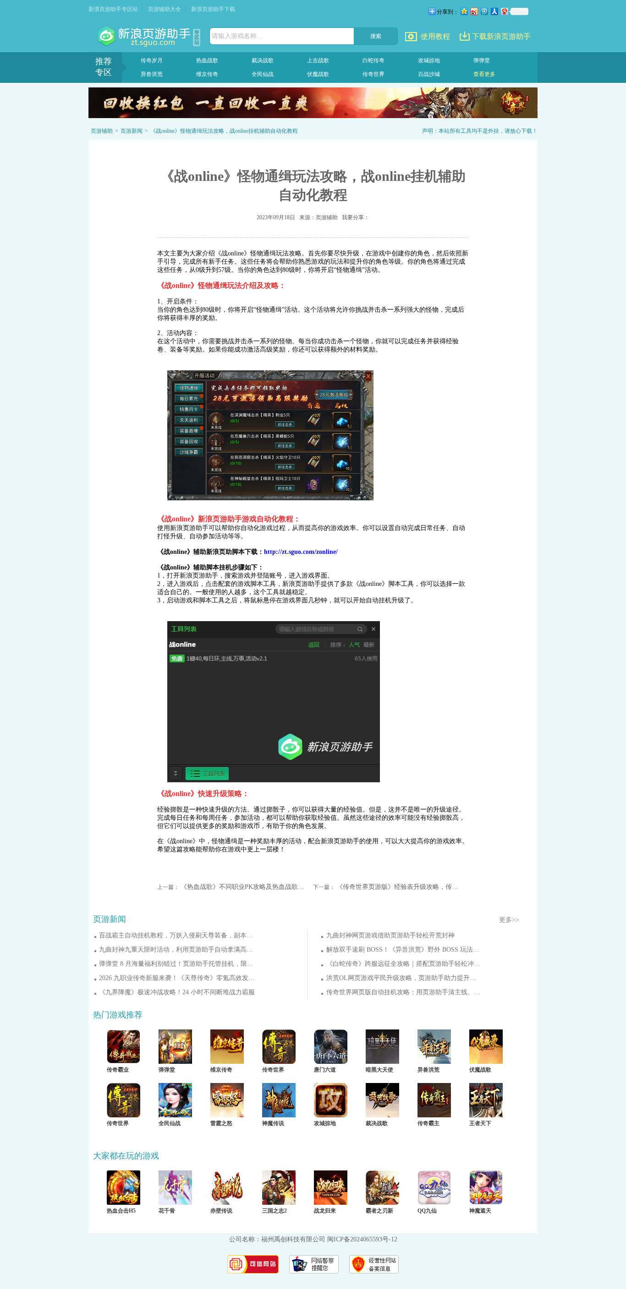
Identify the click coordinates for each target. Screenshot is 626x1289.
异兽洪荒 (152, 74)
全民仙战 (263, 74)
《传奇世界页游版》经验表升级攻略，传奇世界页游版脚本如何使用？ (398, 886)
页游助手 (145, 37)
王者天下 (480, 1123)
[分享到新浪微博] (474, 11)
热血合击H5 (121, 1211)
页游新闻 (132, 131)
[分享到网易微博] (504, 11)
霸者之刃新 (379, 1211)
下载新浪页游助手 (501, 36)
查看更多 (484, 74)
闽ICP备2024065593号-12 (362, 1239)
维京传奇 (207, 74)
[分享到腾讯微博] (484, 11)
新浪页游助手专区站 (113, 9)
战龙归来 (325, 1211)
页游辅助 (102, 131)
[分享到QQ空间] (464, 11)
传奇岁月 (152, 60)
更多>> (509, 919)
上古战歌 (318, 60)
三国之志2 (274, 1211)
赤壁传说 (221, 1211)
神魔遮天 (480, 1211)
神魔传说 (273, 1123)
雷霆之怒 (221, 1123)
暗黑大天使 (379, 1070)
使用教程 (435, 36)
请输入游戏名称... (237, 35)
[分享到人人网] (494, 11)
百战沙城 (429, 74)
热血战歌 (207, 60)
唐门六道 (325, 1070)
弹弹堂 (481, 60)
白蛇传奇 (373, 60)
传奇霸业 (118, 1070)
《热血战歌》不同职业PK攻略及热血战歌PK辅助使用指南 (243, 886)
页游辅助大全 (164, 9)
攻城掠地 (429, 60)
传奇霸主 (428, 1123)
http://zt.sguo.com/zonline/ (301, 551)
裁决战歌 (263, 60)
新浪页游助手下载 (213, 9)
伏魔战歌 (318, 74)
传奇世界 (373, 74)
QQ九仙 (427, 1211)
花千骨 (167, 1211)
